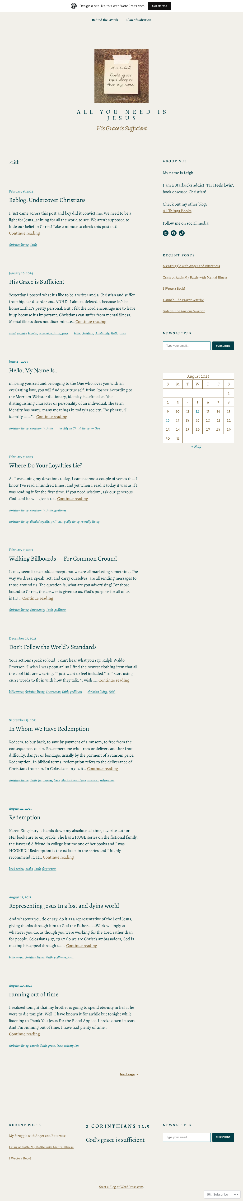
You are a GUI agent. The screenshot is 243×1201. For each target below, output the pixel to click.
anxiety (22, 333)
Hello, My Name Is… (33, 370)
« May (196, 446)
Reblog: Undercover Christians (47, 200)
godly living (72, 521)
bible (77, 333)
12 (197, 411)
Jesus (57, 780)
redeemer (92, 780)
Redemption (24, 817)
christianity (102, 333)
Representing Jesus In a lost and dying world (64, 906)
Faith (33, 244)
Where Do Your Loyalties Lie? (45, 465)
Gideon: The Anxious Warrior (184, 311)
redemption (107, 780)
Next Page (129, 1074)
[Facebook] (174, 233)
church (34, 1045)
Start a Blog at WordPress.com (121, 1186)
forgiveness (45, 780)
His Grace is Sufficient (37, 282)
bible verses (16, 691)
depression (45, 333)
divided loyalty (39, 521)
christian (87, 333)
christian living (19, 244)
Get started (159, 6)
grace (64, 333)
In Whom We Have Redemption (49, 729)
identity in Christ (70, 428)
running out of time (34, 994)
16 (167, 420)
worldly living (90, 521)
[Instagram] (165, 233)
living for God (91, 428)
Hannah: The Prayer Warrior (183, 300)
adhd (12, 333)
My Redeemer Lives (73, 780)
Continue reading (24, 233)
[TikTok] (182, 233)
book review (16, 868)
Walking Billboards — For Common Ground (63, 559)
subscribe (223, 345)
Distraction (53, 691)
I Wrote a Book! (174, 288)
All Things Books (177, 211)
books (29, 868)
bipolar (32, 333)
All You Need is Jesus (123, 115)
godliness (60, 510)
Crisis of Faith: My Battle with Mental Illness (195, 277)
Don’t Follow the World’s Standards (53, 647)
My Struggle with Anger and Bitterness (191, 266)
